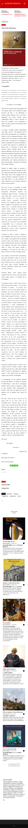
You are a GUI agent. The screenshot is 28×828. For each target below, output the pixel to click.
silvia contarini (6, 713)
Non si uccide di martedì (9, 749)
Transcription (6, 623)
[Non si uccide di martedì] (14, 736)
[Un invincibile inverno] (14, 528)
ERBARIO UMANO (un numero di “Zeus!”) (20, 15)
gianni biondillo (6, 484)
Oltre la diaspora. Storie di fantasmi (13, 712)
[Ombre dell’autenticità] (14, 656)
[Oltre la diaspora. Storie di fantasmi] (14, 699)
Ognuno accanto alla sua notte (11, 583)
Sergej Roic (5, 496)
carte (3, 25)
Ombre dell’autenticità (9, 669)
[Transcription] (14, 610)
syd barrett (13, 496)
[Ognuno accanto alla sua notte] (14, 570)
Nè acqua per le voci (6, 14)
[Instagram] (3, 799)
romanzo (16, 494)
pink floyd (9, 494)
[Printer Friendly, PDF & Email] (14, 466)
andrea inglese (6, 670)
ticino (19, 496)
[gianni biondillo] (6, 774)
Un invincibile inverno (9, 541)
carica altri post (13, 765)
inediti (4, 620)
